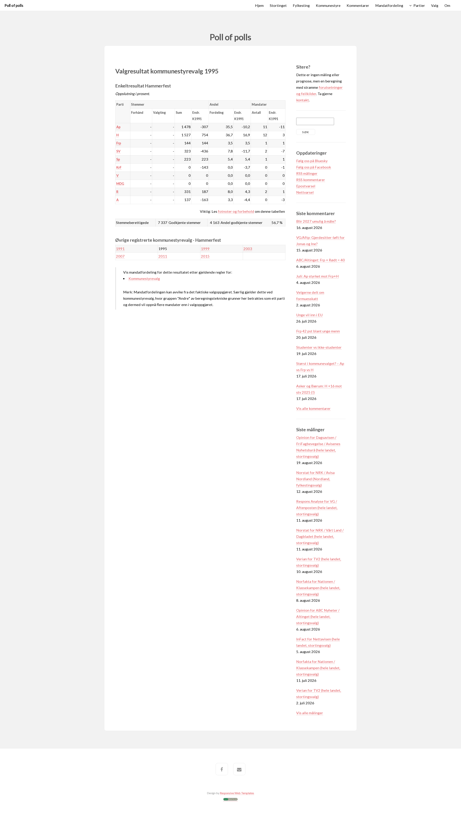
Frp (118, 143)
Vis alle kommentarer (313, 408)
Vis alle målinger (309, 713)
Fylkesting (301, 5)
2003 (247, 248)
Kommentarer (358, 5)
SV (118, 151)
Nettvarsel (305, 192)
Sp (118, 159)
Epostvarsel (305, 186)
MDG (120, 184)
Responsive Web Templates (237, 793)
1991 (120, 248)
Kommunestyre (328, 5)
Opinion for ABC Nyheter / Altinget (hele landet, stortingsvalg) (317, 616)
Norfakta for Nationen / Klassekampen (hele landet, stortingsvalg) (318, 587)
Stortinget (278, 5)
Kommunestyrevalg (144, 278)
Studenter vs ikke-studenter (319, 347)
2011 (162, 256)
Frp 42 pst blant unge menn (318, 331)
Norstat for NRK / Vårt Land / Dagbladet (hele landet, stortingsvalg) (320, 536)
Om (447, 5)
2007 (120, 256)
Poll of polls (14, 5)
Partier (419, 5)
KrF (119, 167)
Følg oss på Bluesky (312, 161)
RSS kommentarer (310, 179)
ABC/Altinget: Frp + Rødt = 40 (320, 260)
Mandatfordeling (389, 5)
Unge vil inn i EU (309, 315)
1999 (205, 248)
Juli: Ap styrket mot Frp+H (317, 276)
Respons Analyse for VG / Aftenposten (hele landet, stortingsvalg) (316, 507)
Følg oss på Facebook (313, 167)
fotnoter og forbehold (236, 211)
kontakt (302, 100)
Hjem (259, 5)
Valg (434, 5)
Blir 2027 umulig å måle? (316, 221)
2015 (205, 256)
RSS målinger (306, 173)
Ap (118, 127)
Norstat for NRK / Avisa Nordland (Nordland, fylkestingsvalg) (315, 478)
